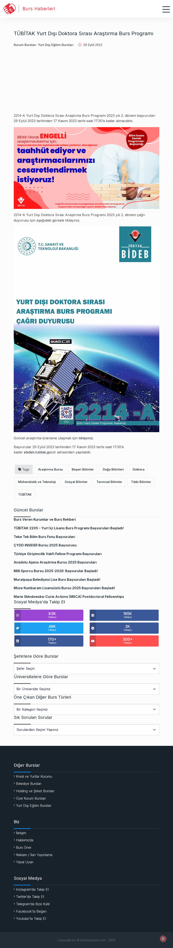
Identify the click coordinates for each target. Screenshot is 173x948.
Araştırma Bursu (50, 469)
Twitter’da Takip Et (30, 896)
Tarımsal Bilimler (109, 482)
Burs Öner (23, 847)
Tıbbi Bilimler (141, 482)
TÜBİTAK (25, 494)
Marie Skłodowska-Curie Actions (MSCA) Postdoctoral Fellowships (69, 596)
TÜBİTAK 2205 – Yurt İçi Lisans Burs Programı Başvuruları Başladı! (69, 528)
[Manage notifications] (163, 938)
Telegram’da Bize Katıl (33, 904)
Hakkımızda (24, 840)
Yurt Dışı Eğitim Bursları (55, 45)
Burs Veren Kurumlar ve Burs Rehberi (45, 519)
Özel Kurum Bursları (31, 798)
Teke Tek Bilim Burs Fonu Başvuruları (44, 537)
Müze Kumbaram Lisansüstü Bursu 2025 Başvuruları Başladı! (64, 588)
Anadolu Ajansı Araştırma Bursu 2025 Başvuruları (55, 562)
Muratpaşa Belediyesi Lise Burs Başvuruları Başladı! (57, 579)
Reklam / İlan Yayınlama (34, 855)
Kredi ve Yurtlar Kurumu (34, 776)
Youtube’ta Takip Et (31, 918)
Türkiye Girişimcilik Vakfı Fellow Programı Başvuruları (58, 554)
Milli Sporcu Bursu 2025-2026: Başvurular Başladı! (56, 571)
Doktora (139, 469)
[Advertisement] (86, 83)
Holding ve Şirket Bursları (35, 791)
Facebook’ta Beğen (31, 911)
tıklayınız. (86, 438)
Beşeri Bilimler (83, 469)
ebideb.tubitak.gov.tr (40, 452)
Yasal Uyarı (24, 862)
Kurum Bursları (25, 45)
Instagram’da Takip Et (32, 889)
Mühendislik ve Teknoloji (37, 482)
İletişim (21, 833)
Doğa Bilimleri (113, 469)
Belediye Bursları (28, 783)
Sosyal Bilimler (76, 482)
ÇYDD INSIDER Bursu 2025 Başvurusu (45, 545)
